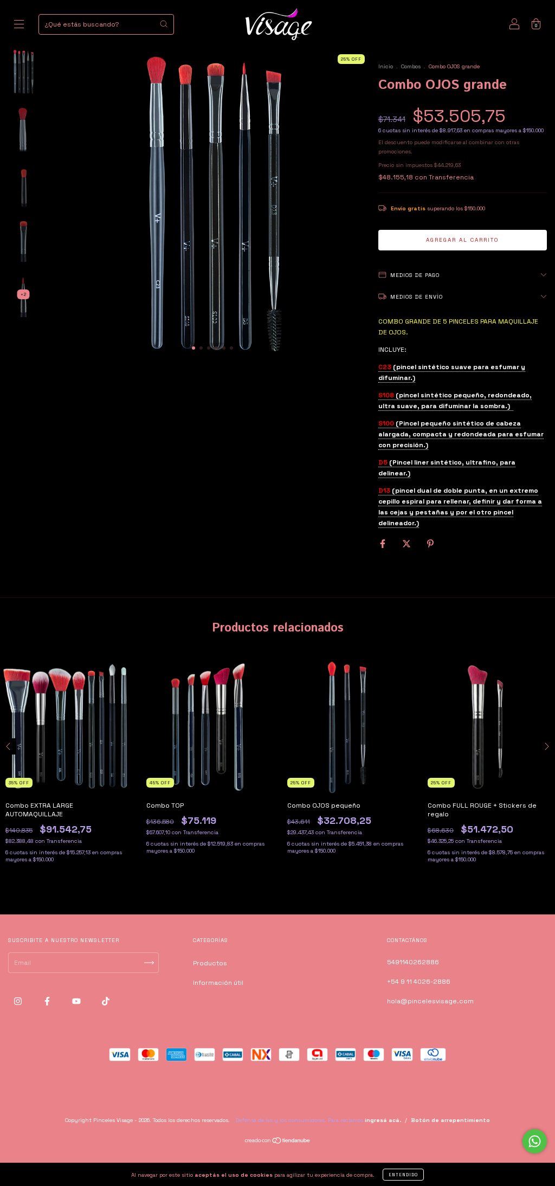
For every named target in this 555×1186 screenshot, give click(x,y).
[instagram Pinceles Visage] (18, 1001)
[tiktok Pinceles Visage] (105, 1001)
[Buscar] (163, 24)
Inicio (385, 66)
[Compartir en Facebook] (383, 544)
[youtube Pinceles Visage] (77, 1001)
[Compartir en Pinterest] (430, 544)
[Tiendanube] (278, 1142)
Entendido (403, 1174)
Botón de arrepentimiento (450, 1120)
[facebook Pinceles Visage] (48, 1001)
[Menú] (19, 26)
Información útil (218, 982)
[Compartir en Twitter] (407, 544)
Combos (411, 66)
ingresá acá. (383, 1120)
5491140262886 (413, 962)
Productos (210, 963)
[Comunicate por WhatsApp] (534, 1141)
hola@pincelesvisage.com (430, 1001)
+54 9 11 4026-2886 (418, 981)
